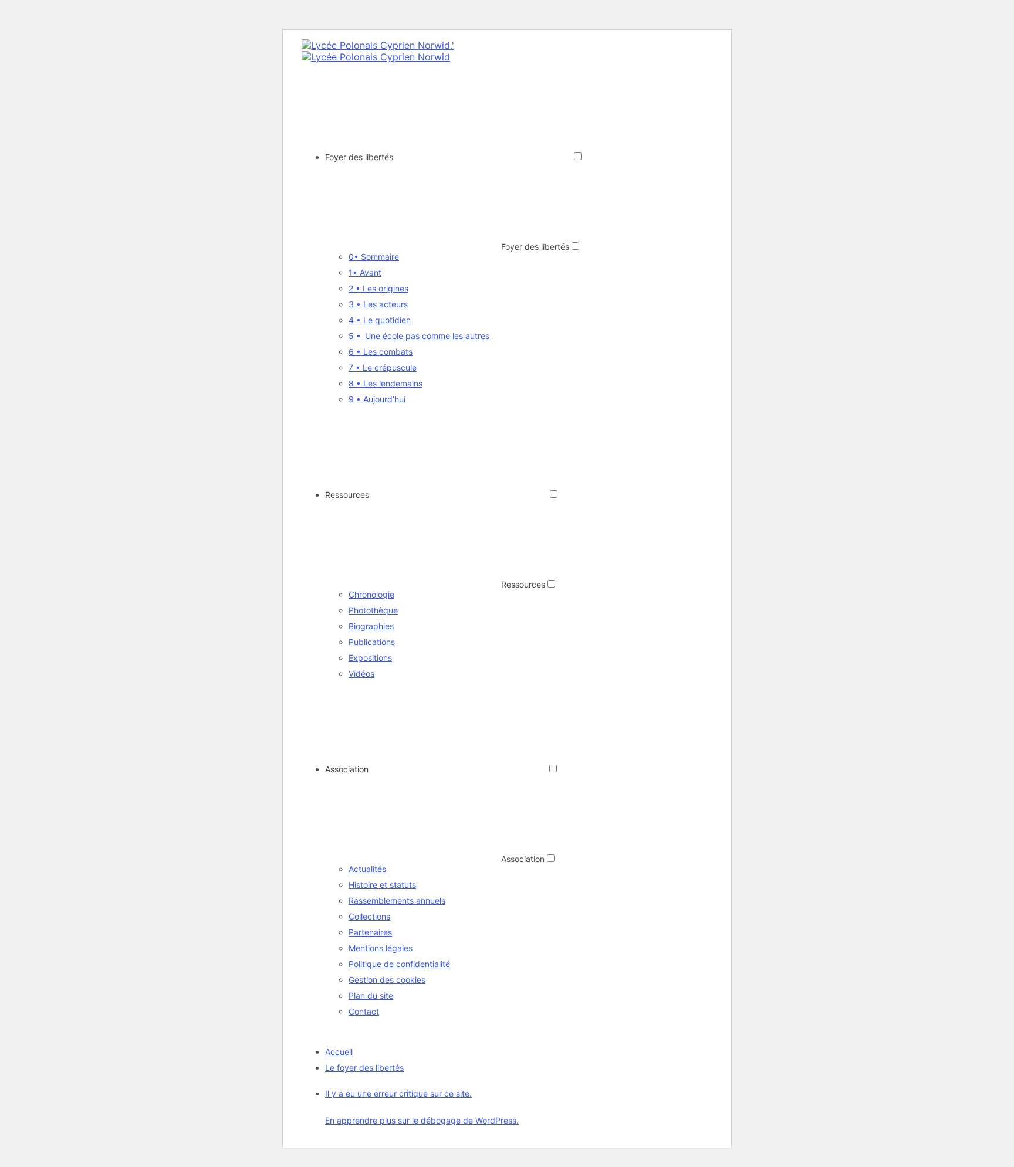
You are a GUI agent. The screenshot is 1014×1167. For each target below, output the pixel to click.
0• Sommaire (374, 257)
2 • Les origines (378, 288)
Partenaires (370, 932)
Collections (369, 916)
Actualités (367, 869)
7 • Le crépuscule (383, 367)
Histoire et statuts (382, 885)
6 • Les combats (381, 352)
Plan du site (371, 995)
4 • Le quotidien (380, 320)
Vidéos (361, 674)
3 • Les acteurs (378, 304)
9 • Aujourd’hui (377, 399)
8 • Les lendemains (385, 383)
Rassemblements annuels (397, 900)
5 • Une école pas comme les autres (420, 336)
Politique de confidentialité (399, 964)
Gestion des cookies (387, 980)
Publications (372, 642)
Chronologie (371, 594)
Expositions (370, 658)
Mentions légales (381, 948)
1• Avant (365, 272)
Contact (364, 1011)
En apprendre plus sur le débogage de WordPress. (422, 1120)
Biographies (371, 626)
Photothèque (373, 610)
